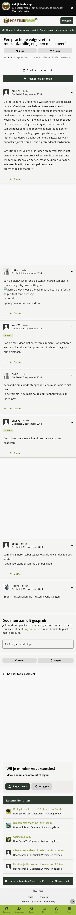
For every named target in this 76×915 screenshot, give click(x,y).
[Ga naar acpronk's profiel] (8, 852)
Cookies (43, 897)
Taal (30, 897)
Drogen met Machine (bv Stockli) (32, 823)
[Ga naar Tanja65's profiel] (8, 839)
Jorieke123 (24, 813)
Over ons (38, 890)
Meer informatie (9, 7)
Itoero (15, 585)
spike (15, 543)
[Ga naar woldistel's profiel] (8, 825)
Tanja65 (23, 841)
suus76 (8, 57)
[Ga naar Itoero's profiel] (6, 587)
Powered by (38, 901)
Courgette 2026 (22, 836)
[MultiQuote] (4, 179)
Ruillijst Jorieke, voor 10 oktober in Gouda (37, 809)
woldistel (23, 827)
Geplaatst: (47, 813)
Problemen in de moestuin (54, 57)
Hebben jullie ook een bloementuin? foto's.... (39, 864)
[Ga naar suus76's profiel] (6, 92)
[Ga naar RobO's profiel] (6, 271)
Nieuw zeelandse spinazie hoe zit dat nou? (38, 850)
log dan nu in (32, 629)
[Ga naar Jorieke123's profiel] (8, 811)
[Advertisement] (38, 224)
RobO (15, 270)
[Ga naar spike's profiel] (6, 545)
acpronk (23, 854)
